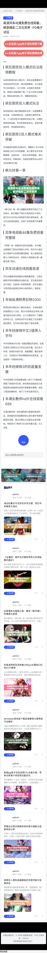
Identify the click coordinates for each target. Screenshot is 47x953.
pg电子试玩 (23, 4)
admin (5, 36)
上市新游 (18, 11)
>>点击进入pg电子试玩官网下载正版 (23, 44)
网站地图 (3, 951)
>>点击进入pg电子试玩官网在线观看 (23, 54)
